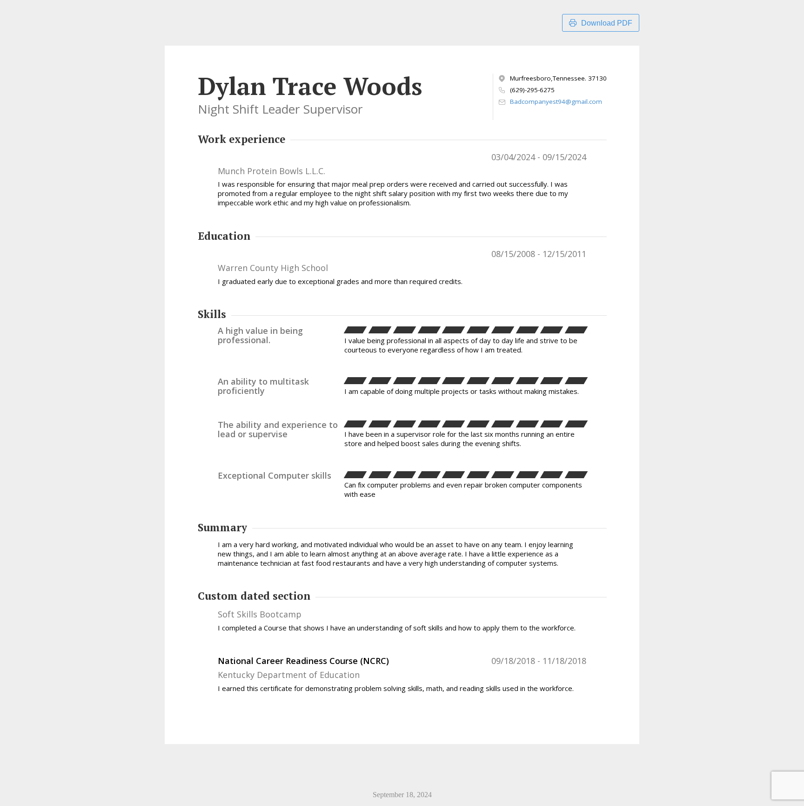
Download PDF (606, 23)
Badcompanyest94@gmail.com (556, 102)
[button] (355, 329)
